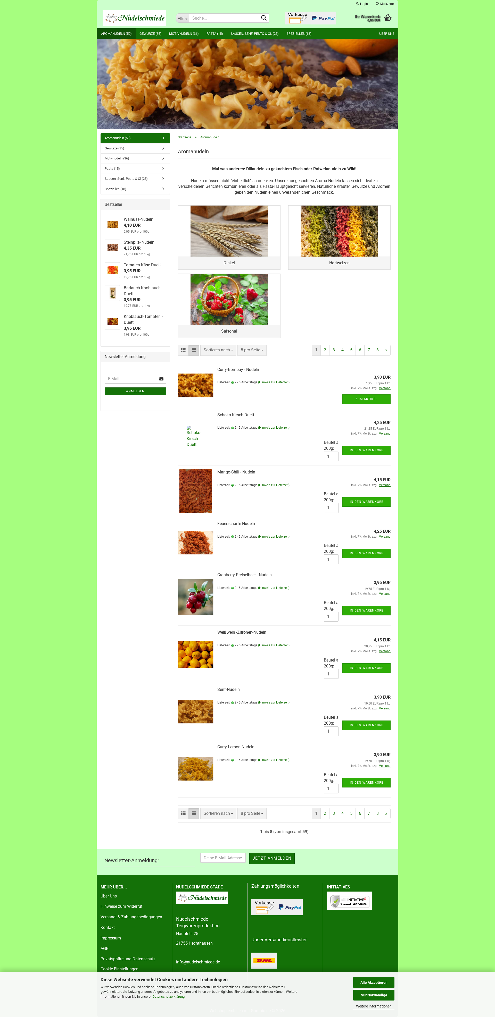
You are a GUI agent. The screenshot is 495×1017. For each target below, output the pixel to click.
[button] (183, 350)
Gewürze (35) (150, 34)
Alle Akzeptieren (373, 982)
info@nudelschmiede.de (198, 962)
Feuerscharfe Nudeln (236, 523)
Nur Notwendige (374, 995)
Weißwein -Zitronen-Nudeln (241, 632)
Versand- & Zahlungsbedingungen (131, 916)
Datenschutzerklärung (168, 996)
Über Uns (109, 896)
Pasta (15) (215, 34)
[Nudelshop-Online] (134, 18)
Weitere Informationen (374, 1006)
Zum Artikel (366, 399)
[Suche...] (264, 18)
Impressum (111, 938)
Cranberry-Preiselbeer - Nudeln (244, 574)
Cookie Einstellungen (119, 969)
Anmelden (135, 391)
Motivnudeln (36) (184, 34)
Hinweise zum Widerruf (122, 906)
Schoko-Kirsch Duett (235, 414)
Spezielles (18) (298, 34)
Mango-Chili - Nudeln (236, 472)
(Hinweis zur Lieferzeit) (274, 382)
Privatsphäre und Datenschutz (128, 958)
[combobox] (218, 350)
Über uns (386, 34)
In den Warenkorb (366, 450)
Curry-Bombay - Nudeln (238, 369)
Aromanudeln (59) (116, 34)
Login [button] (363, 4)
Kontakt (108, 927)
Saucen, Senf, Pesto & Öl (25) (255, 34)
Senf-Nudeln (228, 689)
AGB (105, 948)
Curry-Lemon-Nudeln (235, 746)
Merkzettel (386, 4)
